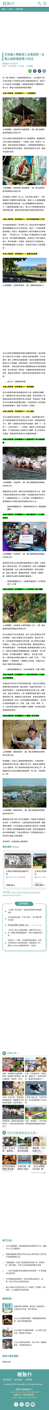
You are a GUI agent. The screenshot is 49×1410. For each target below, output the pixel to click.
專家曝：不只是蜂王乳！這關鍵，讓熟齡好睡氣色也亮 (38, 1150)
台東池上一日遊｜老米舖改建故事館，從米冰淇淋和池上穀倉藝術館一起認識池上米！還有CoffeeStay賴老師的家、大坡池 (25, 943)
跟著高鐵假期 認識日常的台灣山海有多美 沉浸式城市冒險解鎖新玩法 (26, 1255)
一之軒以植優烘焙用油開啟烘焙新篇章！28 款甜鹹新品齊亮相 (26, 1272)
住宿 (10, 9)
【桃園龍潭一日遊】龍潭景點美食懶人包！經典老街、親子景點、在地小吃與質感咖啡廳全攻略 (25, 1264)
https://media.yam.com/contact (24, 1397)
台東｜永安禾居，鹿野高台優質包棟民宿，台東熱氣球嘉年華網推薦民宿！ (8, 1150)
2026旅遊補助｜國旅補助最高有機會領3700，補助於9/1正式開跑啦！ (26, 1247)
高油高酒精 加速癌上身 (18, 925)
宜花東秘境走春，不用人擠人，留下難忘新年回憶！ (25, 918)
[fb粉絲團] (16, 1404)
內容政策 (28, 1380)
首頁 (3, 9)
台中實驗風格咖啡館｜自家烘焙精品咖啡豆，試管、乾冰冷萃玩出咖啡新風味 (24, 1280)
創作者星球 (18, 1380)
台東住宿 (19, 9)
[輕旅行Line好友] (33, 1404)
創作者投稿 (7, 1380)
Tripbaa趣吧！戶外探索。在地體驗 (20, 66)
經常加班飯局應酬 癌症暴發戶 (9, 1168)
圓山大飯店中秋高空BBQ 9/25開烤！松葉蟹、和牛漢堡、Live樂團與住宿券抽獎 (26, 1288)
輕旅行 (8, 3)
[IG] (22, 1404)
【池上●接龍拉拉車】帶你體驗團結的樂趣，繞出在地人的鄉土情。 (38, 1168)
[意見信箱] (27, 1404)
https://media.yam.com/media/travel (24, 1392)
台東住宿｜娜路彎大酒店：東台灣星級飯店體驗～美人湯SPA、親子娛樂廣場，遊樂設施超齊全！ (23, 1168)
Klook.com (6, 1362)
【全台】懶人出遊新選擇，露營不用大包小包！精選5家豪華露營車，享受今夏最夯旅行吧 (25, 932)
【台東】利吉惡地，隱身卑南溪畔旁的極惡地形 (25, 911)
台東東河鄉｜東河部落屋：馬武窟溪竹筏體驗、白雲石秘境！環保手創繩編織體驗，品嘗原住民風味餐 (23, 1150)
